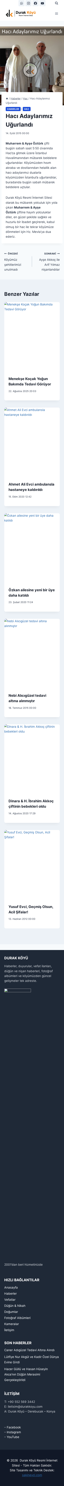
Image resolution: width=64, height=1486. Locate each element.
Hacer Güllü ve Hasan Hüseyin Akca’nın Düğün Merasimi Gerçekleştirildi (26, 1374)
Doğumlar (11, 1312)
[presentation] (32, 337)
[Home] (7, 98)
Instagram (14, 1432)
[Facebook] (36, 3)
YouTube (13, 1437)
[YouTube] (42, 3)
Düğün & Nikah (14, 1306)
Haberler (13, 109)
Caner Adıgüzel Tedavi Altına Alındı (29, 1350)
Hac (26, 109)
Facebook (14, 1427)
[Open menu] (56, 13)
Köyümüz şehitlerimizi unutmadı (12, 261)
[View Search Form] (56, 3)
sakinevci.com (32, 1475)
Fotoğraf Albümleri (17, 1318)
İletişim (9, 1330)
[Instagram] (28, 3)
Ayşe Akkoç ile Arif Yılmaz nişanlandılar (49, 261)
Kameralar (11, 1324)
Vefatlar (9, 1299)
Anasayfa (11, 1287)
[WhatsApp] (21, 3)
